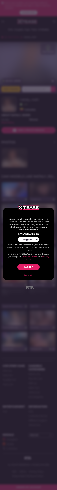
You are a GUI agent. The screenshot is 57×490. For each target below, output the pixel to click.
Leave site (28, 275)
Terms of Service (30, 256)
